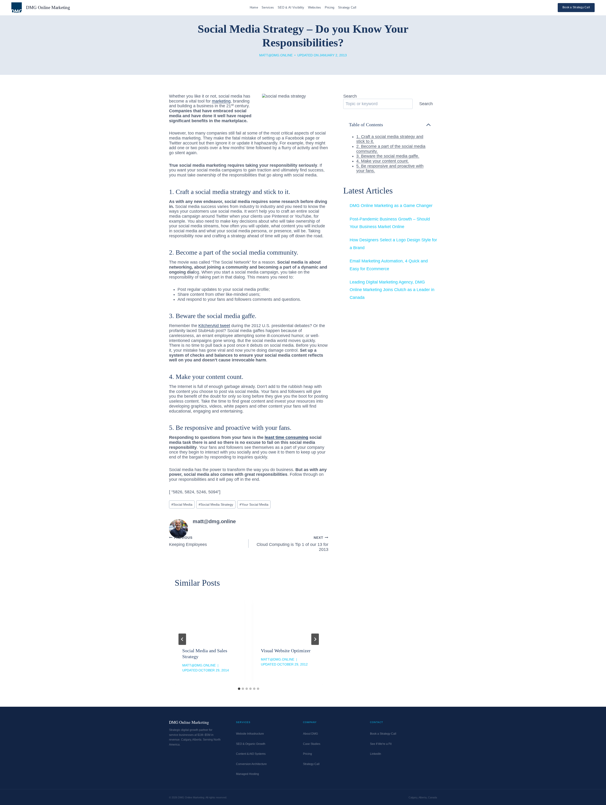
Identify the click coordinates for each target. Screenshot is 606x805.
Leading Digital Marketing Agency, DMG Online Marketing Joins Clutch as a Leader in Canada (392, 290)
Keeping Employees (188, 541)
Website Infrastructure (250, 733)
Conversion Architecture (251, 764)
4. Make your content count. (382, 161)
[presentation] (209, 617)
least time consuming (286, 437)
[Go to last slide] (182, 639)
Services (268, 7)
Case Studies (311, 744)
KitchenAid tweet (214, 325)
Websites (314, 7)
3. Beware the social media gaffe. (387, 156)
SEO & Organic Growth (250, 744)
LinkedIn (375, 754)
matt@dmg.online (276, 55)
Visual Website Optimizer (286, 650)
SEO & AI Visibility (291, 7)
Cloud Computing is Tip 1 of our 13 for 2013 (292, 544)
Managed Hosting (247, 774)
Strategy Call (347, 7)
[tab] (239, 689)
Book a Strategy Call (576, 7)
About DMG (310, 733)
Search (350, 96)
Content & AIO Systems (251, 754)
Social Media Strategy (216, 504)
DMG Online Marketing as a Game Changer (391, 205)
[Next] (315, 639)
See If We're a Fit (381, 744)
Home (254, 7)
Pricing (329, 7)
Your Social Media (254, 504)
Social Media (181, 504)
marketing (221, 101)
